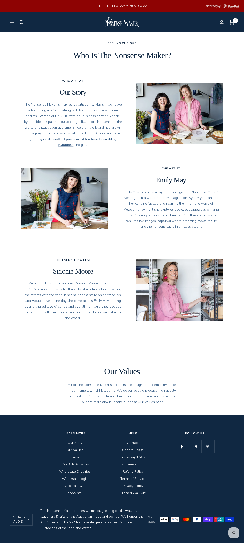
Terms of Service (133, 478)
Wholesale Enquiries (75, 471)
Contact (133, 443)
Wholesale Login (75, 478)
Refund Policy (133, 471)
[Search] (22, 22)
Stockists (74, 493)
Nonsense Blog (132, 464)
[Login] (221, 22)
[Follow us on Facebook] (181, 446)
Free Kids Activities (75, 464)
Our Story (75, 443)
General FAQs (132, 450)
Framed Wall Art (133, 493)
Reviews (74, 457)
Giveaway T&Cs (133, 457)
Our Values (74, 450)
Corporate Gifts (74, 486)
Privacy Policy (133, 486)
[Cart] (231, 22)
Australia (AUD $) (19, 519)
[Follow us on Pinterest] (207, 446)
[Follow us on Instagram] (194, 446)
